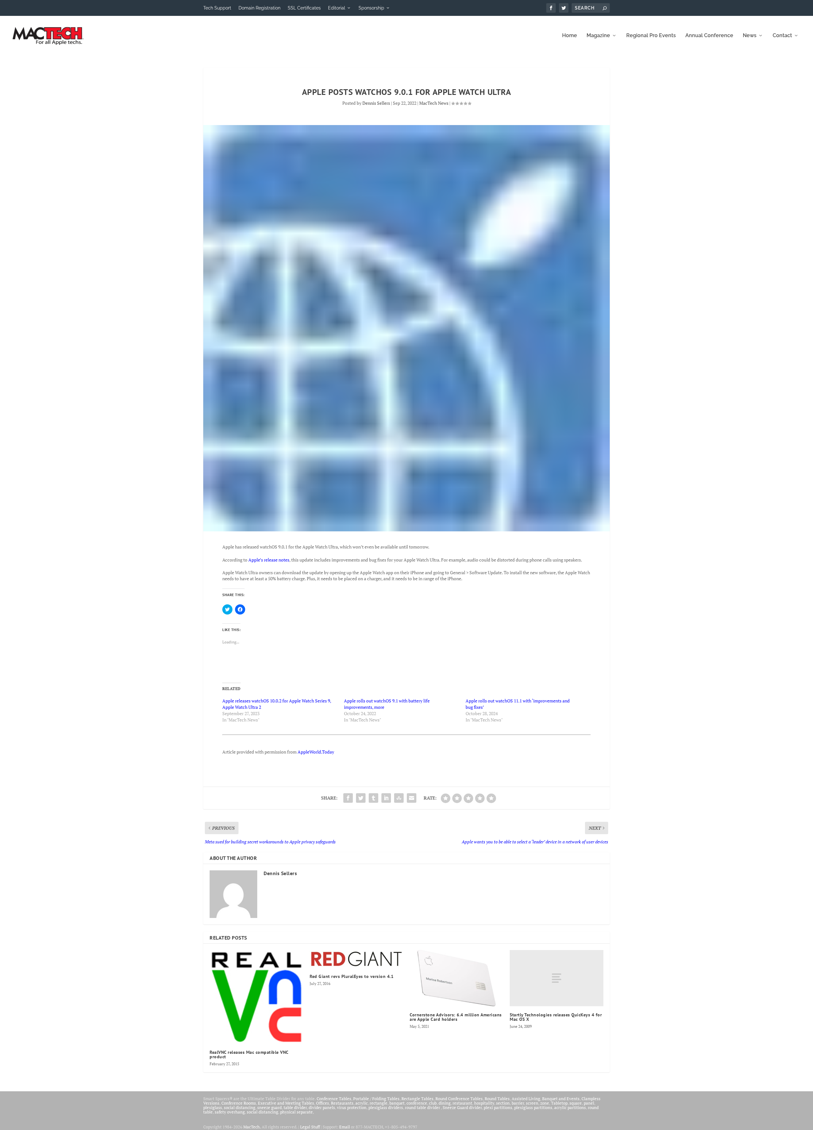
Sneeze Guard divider (462, 1107)
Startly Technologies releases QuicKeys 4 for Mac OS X (556, 1017)
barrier (518, 1103)
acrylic (361, 1103)
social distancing (239, 1107)
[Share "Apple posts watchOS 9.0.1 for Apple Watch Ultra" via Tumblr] (373, 798)
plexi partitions (498, 1107)
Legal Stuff (310, 1127)
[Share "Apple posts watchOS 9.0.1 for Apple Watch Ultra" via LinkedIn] (386, 798)
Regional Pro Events (651, 35)
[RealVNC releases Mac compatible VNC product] (256, 997)
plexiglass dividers (385, 1107)
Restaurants (342, 1103)
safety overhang (230, 1112)
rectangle (378, 1103)
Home (569, 35)
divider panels (322, 1107)
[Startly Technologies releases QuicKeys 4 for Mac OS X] (556, 978)
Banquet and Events (561, 1098)
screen (532, 1103)
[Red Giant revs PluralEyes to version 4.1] (356, 959)
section (503, 1103)
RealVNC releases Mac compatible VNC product (249, 1054)
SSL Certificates (304, 7)
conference (416, 1103)
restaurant (462, 1103)
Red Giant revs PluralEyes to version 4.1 (351, 976)
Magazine (598, 35)
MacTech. (252, 1127)
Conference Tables (334, 1098)
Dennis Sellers (376, 103)
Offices (322, 1103)
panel (589, 1103)
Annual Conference (709, 35)
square (575, 1103)
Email (344, 1127)
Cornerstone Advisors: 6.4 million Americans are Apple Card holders (456, 1017)
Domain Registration (259, 7)
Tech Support (217, 7)
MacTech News (433, 103)
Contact (782, 35)
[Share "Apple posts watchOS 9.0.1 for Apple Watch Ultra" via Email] (411, 798)
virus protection (351, 1107)
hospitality (484, 1103)
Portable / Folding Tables (376, 1098)
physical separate (296, 1112)
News (749, 35)
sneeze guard (269, 1107)
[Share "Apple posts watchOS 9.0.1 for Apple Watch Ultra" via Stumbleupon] (399, 798)
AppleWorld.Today (316, 752)
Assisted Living (526, 1098)
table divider (295, 1107)
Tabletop (559, 1103)
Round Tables (497, 1098)
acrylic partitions (570, 1107)
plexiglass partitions (533, 1107)
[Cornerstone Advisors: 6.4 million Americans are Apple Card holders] (456, 978)
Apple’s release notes (268, 560)
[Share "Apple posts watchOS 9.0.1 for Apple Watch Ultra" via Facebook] (348, 798)
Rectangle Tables (417, 1098)
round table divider (423, 1107)
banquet (397, 1103)
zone (544, 1103)
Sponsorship (371, 7)
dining (445, 1103)
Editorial (336, 7)
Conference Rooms (238, 1103)
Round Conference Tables (459, 1098)
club (433, 1103)
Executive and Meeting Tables (286, 1103)
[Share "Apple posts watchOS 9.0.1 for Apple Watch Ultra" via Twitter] (360, 798)
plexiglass (212, 1107)
